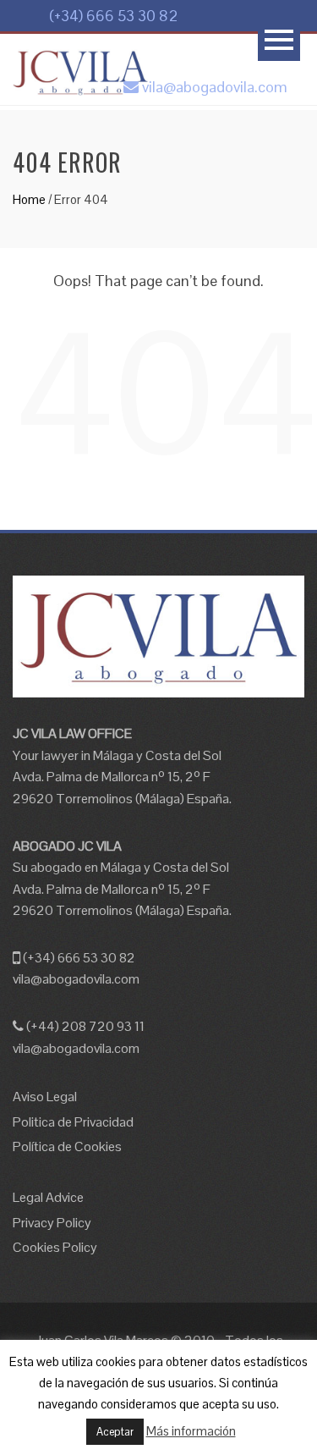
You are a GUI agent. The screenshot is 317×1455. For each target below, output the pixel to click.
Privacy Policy (52, 1223)
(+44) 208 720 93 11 (84, 1026)
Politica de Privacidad (73, 1122)
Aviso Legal (45, 1096)
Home (29, 199)
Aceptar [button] (115, 1432)
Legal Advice (48, 1197)
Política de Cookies (67, 1146)
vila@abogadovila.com (213, 86)
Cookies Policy (55, 1247)
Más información (191, 1431)
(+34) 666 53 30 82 (112, 15)
